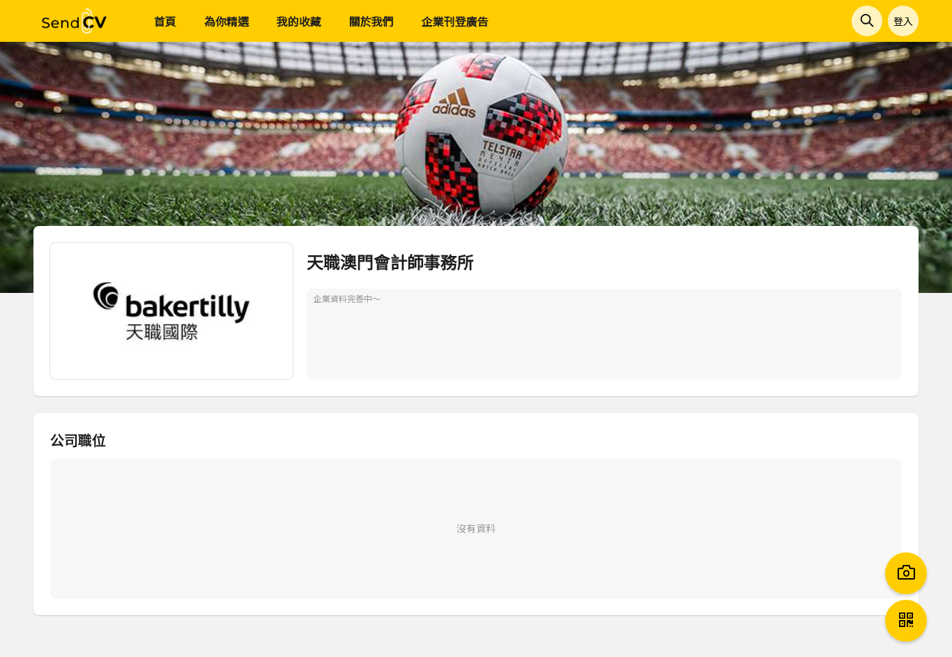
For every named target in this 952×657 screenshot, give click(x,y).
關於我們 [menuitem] (371, 21)
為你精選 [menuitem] (226, 21)
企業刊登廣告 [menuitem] (455, 21)
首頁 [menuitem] (165, 21)
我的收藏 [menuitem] (299, 21)
